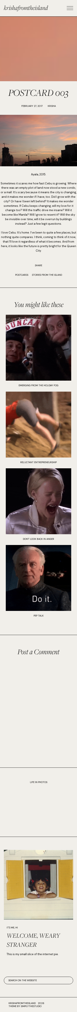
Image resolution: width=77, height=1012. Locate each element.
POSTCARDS (21, 274)
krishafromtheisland (26, 8)
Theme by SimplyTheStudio (25, 1006)
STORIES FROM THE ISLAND (47, 274)
